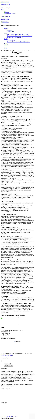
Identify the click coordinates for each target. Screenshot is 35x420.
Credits (2, 355)
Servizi (5, 39)
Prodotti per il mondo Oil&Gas (15, 37)
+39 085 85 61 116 (5, 5)
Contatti (6, 45)
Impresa (6, 28)
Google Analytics (9, 365)
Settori (5, 33)
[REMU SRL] (5, 22)
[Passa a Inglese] (6, 12)
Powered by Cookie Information (9, 417)
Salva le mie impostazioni (7, 418)
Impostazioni (8, 364)
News (5, 43)
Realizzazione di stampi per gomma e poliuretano (19, 36)
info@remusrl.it (5, 2)
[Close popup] (1, 361)
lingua (2, 9)
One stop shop (11, 40)
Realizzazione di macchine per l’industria (17, 34)
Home (5, 48)
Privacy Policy (9, 355)
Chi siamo (9, 30)
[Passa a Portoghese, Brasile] (9, 13)
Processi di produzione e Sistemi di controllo (18, 42)
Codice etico (10, 31)
